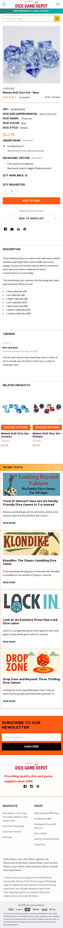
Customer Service (12, 831)
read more (9, 522)
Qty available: (15, 175)
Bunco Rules (36, 862)
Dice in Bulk (40, 833)
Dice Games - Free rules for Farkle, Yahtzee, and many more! (15, 817)
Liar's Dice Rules (26, 859)
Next (60, 420)
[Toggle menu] (4, 4)
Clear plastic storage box (20, 163)
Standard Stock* (15, 146)
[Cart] (58, 4)
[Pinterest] (25, 229)
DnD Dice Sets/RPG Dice (46, 813)
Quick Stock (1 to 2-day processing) (25, 150)
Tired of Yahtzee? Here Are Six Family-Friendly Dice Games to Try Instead (31, 502)
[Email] (12, 229)
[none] (31, 54)
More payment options (32, 210)
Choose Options (16, 427)
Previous (3, 420)
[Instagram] (31, 786)
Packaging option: (22, 158)
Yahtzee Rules (33, 866)
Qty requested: (14, 184)
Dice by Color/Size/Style (46, 838)
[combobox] (31, 18)
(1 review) (24, 97)
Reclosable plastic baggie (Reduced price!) (29, 168)
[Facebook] (5, 229)
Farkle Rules (10, 859)
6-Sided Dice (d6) (42, 818)
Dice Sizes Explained (13, 826)
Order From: (18, 140)
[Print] (18, 229)
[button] (31, 218)
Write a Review (52, 96)
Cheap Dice (40, 844)
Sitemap (7, 837)
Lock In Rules (18, 866)
